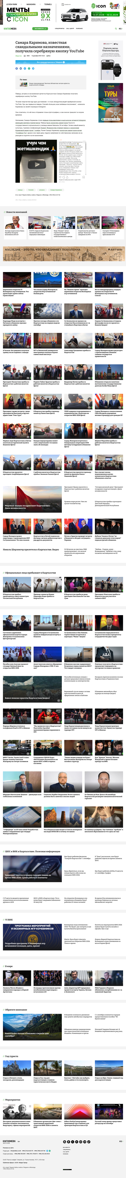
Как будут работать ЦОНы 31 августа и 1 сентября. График (109, 872)
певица (20, 190)
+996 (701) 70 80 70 (32, 1153)
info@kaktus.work (16, 1151)
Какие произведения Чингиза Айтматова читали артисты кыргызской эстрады (49, 84)
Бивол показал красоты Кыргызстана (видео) (27, 698)
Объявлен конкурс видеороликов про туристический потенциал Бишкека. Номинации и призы (77, 1031)
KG (120, 1141)
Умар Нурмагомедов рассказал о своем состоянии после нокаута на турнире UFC (78, 728)
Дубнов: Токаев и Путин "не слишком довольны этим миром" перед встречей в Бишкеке (108, 538)
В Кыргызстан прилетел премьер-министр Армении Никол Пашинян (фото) (78, 474)
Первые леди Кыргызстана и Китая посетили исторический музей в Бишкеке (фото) (17, 443)
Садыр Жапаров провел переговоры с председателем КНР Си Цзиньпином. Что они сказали (16, 538)
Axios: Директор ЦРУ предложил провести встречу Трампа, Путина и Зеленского (77, 990)
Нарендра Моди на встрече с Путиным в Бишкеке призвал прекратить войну (14, 323)
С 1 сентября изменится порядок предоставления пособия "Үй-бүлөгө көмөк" (107, 1017)
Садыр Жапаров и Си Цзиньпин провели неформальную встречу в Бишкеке (47, 635)
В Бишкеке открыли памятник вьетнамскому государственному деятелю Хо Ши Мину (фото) (108, 384)
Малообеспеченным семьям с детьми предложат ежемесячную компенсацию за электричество (77, 679)
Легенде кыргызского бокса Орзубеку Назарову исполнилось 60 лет (14, 232)
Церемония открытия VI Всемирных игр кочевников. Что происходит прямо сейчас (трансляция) (16, 292)
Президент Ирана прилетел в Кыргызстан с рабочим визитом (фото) (76, 489)
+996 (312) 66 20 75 (27, 1151)
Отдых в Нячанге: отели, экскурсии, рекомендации (13, 1079)
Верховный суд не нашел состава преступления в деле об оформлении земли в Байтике (77, 693)
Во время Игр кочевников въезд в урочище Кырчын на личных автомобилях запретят (108, 900)
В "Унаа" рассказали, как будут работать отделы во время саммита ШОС (108, 858)
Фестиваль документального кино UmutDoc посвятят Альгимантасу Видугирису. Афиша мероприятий (16, 1123)
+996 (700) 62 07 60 (39, 1151)
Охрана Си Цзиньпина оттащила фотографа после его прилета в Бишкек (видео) (108, 323)
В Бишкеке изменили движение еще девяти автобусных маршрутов (78, 1016)
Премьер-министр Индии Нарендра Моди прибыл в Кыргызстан (44, 596)
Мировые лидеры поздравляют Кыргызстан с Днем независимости (27, 506)
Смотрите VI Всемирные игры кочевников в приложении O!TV (111, 232)
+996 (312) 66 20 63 (44, 1153)
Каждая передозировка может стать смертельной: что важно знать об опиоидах (46, 443)
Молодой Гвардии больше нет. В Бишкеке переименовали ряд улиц (108, 1030)
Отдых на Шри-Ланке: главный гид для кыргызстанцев (109, 1079)
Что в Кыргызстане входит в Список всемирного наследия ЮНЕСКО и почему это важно (63, 831)
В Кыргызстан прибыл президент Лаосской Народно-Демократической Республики (108, 503)
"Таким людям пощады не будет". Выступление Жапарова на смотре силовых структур (78, 759)
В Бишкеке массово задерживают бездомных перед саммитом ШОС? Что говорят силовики (78, 666)
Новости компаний (16, 212)
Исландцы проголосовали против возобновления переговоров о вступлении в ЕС (47, 990)
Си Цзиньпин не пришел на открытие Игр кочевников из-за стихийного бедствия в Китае (77, 323)
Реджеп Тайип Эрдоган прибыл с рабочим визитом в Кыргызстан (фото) (47, 384)
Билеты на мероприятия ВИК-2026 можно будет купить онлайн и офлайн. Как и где (108, 927)
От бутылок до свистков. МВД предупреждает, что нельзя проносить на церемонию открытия (75, 552)
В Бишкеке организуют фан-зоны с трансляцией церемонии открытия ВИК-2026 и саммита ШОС (47, 1124)
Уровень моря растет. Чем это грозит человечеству (75, 502)
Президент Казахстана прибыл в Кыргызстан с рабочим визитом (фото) (16, 384)
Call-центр (70, 28)
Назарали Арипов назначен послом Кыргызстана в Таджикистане (109, 678)
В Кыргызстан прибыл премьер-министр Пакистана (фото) (47, 412)
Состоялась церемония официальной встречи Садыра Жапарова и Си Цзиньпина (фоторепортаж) (15, 636)
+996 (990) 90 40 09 (19, 1153)
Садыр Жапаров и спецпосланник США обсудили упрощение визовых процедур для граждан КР (109, 413)
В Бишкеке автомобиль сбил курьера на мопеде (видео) (106, 692)
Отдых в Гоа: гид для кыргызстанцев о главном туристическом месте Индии (45, 1080)
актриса (41, 190)
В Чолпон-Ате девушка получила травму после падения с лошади (16, 351)
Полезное (79, 28)
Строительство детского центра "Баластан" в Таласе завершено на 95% (87, 232)
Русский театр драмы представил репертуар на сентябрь (108, 1122)
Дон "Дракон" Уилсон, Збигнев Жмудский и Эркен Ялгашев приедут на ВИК (107, 759)
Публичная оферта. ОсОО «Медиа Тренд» (15, 1162)
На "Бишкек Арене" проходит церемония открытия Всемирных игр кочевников (77, 291)
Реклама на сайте (8, 1148)
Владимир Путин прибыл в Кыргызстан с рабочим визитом (77, 383)
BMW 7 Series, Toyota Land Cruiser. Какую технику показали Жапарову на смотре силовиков (16, 759)
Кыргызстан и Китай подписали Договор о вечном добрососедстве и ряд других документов (48, 538)
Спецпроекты (59, 28)
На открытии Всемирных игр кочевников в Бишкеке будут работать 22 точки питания (75, 900)
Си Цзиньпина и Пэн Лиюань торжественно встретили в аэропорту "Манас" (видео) (75, 635)
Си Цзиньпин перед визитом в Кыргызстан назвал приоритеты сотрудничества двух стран (108, 635)
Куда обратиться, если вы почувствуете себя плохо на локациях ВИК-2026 (75, 873)
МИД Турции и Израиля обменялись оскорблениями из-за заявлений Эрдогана (108, 990)
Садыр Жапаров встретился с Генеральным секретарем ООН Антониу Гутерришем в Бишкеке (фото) (77, 444)
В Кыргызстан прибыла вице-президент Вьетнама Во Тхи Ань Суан (77, 596)
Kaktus (48, 56)
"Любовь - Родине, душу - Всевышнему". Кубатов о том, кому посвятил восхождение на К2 (108, 551)
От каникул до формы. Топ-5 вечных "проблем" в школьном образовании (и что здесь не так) (104, 831)
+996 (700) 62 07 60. (54, 195)
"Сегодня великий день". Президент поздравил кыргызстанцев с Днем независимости (109, 489)
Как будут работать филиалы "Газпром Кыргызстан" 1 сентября (77, 857)
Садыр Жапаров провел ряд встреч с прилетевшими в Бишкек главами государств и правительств (109, 353)
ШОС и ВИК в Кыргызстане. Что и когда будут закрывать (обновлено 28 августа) (47, 900)
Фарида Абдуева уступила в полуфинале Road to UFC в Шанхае (16, 727)
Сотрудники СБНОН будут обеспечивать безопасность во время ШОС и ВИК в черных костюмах (46, 760)
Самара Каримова (56, 190)
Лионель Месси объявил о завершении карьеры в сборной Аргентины (15, 990)
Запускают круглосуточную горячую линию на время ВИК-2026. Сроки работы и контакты (28, 876)
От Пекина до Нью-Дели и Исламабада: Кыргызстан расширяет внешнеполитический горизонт (103, 796)
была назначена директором (57, 123)
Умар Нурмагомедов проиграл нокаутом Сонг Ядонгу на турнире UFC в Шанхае (108, 728)
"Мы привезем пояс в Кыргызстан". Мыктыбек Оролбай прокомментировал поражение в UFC (48, 729)
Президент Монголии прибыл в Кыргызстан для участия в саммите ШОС (107, 596)
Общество (18, 56)
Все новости (39, 28)
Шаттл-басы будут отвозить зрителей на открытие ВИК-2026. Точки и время (77, 941)
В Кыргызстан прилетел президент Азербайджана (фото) (16, 473)
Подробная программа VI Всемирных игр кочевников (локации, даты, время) (25, 944)
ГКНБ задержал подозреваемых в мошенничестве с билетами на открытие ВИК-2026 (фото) (77, 413)
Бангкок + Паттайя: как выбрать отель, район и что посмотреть (77, 1079)
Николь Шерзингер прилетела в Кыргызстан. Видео (31, 549)
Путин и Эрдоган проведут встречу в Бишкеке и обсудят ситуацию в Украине (78, 538)
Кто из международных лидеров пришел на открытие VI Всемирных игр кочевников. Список (108, 292)
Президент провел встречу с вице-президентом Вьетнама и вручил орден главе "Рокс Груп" (16, 413)
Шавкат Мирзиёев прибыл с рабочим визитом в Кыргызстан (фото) (107, 443)
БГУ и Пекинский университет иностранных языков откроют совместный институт (46, 352)
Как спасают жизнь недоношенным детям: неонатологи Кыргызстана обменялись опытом (105, 475)
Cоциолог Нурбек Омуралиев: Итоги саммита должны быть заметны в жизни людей (62, 795)
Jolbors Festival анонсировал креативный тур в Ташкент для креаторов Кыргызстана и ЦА (76, 1123)
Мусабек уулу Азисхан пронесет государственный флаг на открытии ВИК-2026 (15, 666)
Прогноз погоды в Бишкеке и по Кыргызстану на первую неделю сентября (47, 323)
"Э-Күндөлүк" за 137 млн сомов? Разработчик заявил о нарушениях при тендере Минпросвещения (20, 832)
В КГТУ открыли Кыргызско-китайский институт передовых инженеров (39, 232)
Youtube (30, 190)
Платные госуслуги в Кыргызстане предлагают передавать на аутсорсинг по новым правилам (109, 666)
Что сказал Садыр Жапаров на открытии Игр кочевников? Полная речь (45, 291)
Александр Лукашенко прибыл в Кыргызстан (77, 351)
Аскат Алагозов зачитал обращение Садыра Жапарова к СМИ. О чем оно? (48, 666)
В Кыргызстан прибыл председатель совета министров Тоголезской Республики (16, 596)
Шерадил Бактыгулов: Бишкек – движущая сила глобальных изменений (22, 795)
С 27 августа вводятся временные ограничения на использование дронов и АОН (16, 900)
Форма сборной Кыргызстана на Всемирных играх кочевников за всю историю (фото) (107, 941)
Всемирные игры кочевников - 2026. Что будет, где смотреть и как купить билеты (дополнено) (77, 927)
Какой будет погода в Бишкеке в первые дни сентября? (27, 1034)
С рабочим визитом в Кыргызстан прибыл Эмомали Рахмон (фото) (47, 473)
